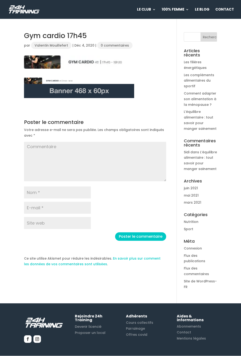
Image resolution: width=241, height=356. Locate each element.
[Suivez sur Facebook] (28, 339)
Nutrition (191, 221)
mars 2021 (192, 202)
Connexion (193, 248)
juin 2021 (191, 188)
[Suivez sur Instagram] (37, 339)
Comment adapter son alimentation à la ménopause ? (200, 99)
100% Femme (173, 10)
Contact (224, 10)
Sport (188, 229)
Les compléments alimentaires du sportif (199, 81)
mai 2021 (191, 195)
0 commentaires (115, 45)
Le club (144, 10)
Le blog (202, 10)
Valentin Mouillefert (51, 45)
